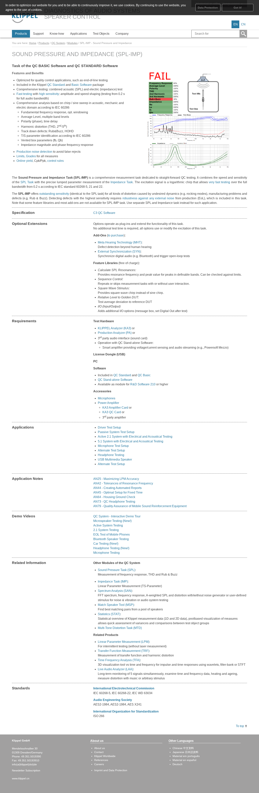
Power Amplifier (108, 402)
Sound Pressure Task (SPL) (116, 570)
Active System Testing (108, 525)
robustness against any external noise (148, 198)
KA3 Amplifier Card (115, 407)
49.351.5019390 (31, 756)
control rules (55, 160)
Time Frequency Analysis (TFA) (119, 660)
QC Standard (56, 84)
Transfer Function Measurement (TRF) (123, 650)
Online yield (24, 160)
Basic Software (81, 84)
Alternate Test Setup (111, 450)
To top (240, 726)
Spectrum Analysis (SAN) (115, 590)
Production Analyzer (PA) (115, 332)
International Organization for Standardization (126, 711)
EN (235, 24)
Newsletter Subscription (26, 770)
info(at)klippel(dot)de (24, 764)
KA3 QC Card (111, 412)
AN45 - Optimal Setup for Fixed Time (118, 492)
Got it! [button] (238, 7)
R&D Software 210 (142, 384)
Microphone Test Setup (113, 445)
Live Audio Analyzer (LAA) (115, 669)
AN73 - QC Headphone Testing (114, 501)
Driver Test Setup (109, 427)
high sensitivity (49, 93)
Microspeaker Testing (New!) (112, 520)
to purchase (116, 235)
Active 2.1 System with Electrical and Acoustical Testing (135, 436)
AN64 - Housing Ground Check (114, 497)
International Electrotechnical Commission (123, 688)
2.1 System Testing (106, 530)
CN (243, 24)
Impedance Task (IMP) (113, 581)
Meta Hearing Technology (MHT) (120, 242)
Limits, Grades (26, 156)
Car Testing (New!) (105, 543)
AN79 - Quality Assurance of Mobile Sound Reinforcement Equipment (140, 506)
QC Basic (144, 375)
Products (43, 43)
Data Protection (208, 7)
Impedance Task (122, 182)
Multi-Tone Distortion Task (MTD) (120, 628)
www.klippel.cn (20, 778)
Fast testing (24, 93)
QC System (58, 43)
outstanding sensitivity (54, 193)
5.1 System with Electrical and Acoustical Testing (130, 441)
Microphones (107, 398)
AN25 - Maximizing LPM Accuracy (116, 478)
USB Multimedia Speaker (115, 459)
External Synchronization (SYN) (119, 251)
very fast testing (219, 182)
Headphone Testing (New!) (111, 548)
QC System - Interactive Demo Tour (116, 516)
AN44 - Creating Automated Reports (117, 488)
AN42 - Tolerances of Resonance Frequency (123, 483)
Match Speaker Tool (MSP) (116, 604)
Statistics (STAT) (109, 614)
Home (32, 43)
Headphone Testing (111, 455)
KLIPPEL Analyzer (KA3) (114, 328)
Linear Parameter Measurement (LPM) (123, 641)
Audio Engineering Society (112, 700)
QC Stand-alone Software (115, 379)
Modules (72, 43)
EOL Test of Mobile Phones (111, 534)
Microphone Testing (106, 552)
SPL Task (26, 182)
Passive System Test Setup (116, 432)
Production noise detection (34, 151)
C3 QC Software (104, 212)
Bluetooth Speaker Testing (111, 539)
